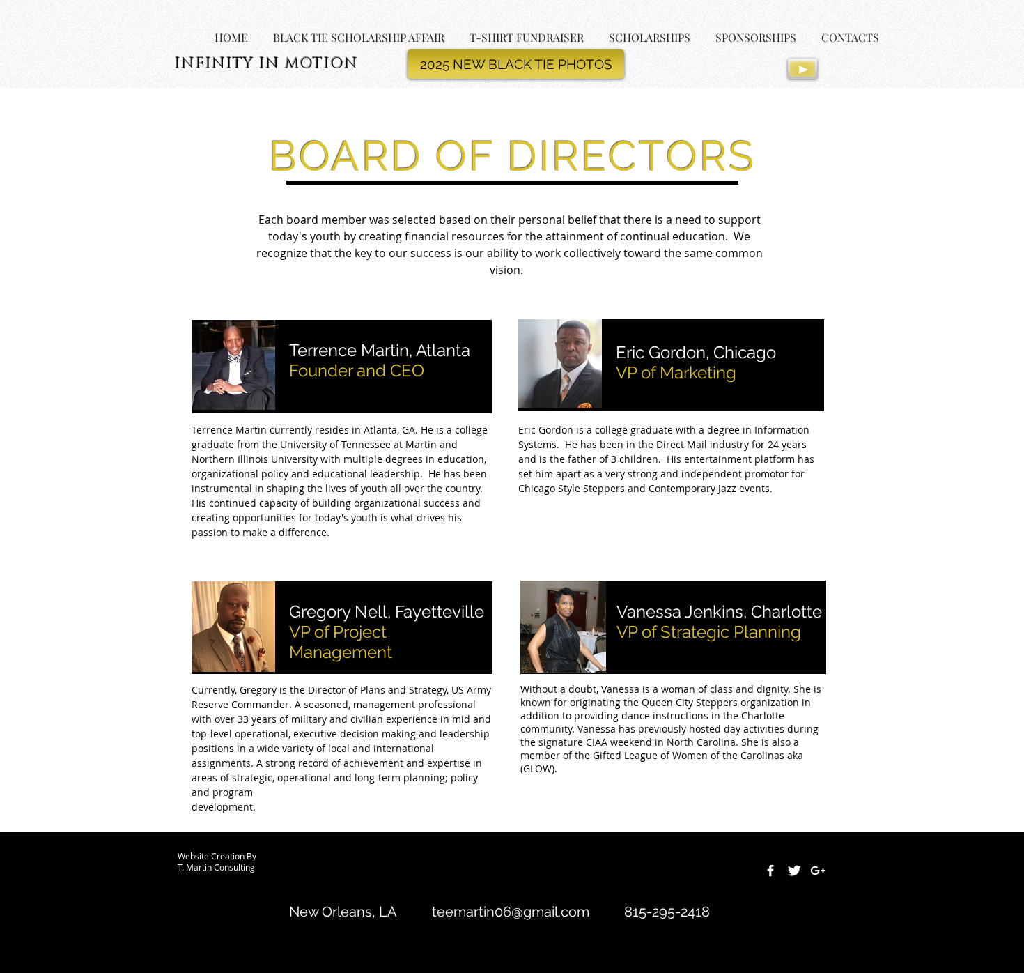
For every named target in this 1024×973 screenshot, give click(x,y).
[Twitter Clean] (794, 870)
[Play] (802, 69)
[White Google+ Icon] (817, 870)
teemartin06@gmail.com (510, 911)
